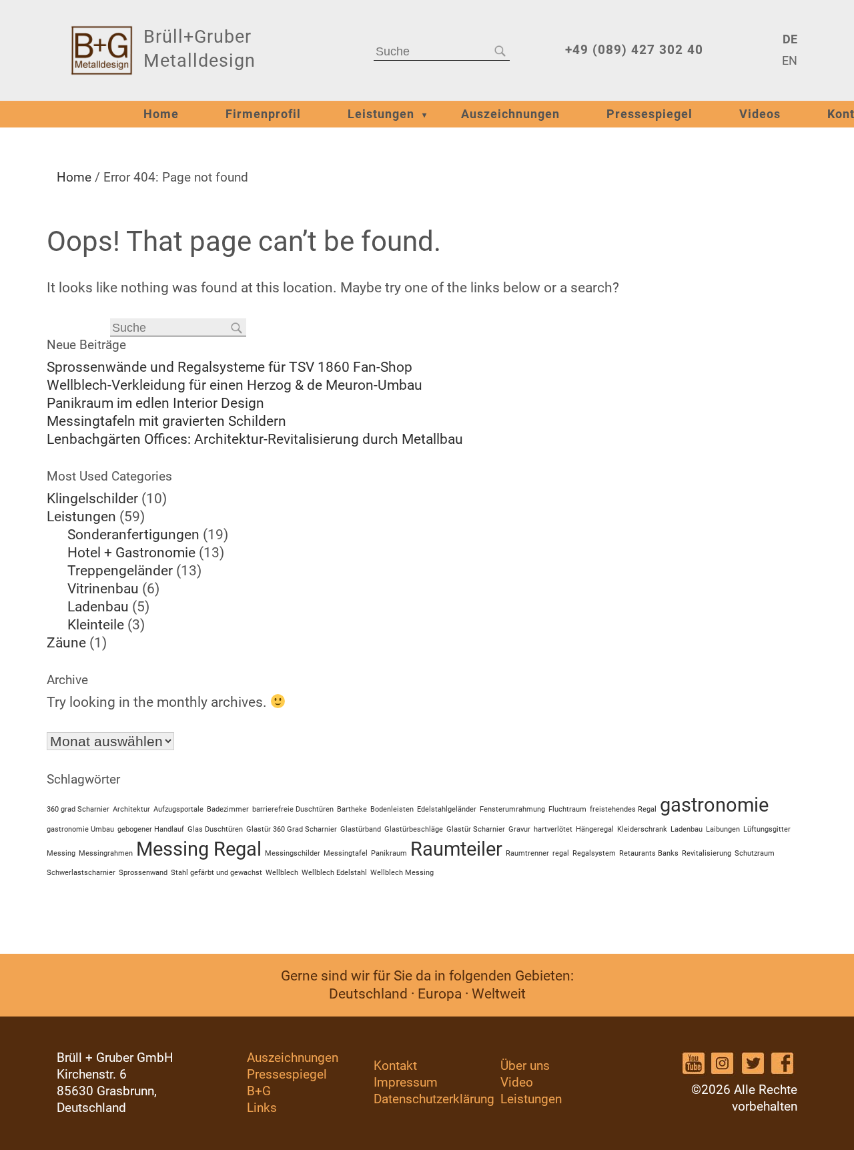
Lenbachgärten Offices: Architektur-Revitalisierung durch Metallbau (255, 439)
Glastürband (360, 829)
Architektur (131, 809)
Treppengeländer (120, 571)
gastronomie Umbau (80, 829)
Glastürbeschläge (413, 829)
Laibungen (723, 829)
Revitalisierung (706, 853)
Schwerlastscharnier (81, 872)
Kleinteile (95, 625)
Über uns (525, 1065)
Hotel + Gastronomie (131, 553)
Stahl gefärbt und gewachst (216, 872)
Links (262, 1107)
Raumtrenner (527, 853)
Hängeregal (595, 829)
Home (161, 114)
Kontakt (395, 1065)
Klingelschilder (92, 499)
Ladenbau (98, 607)
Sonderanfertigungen (133, 535)
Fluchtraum (567, 809)
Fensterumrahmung (512, 809)
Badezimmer (228, 809)
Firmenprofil (263, 114)
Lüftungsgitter (767, 829)
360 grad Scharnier (78, 809)
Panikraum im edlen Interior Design (155, 403)
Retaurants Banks (649, 853)
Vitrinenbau (103, 589)
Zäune (66, 643)
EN (789, 60)
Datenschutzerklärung (434, 1099)
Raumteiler (456, 849)
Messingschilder (292, 853)
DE (790, 39)
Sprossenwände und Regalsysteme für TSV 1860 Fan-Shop (229, 367)
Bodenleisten (392, 809)
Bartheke (352, 809)
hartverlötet (553, 829)
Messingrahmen (106, 853)
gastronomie (714, 805)
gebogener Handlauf (150, 829)
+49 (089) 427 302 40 (634, 49)
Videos (760, 114)
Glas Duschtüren (215, 829)
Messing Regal (199, 849)
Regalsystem (594, 853)
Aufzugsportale (178, 809)
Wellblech (282, 872)
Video (516, 1082)
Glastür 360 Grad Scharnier (291, 829)
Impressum (406, 1082)
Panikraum (389, 853)
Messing (61, 853)
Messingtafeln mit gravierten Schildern (166, 421)
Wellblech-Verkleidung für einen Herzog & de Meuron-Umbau (234, 385)
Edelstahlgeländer (446, 809)
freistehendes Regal (623, 809)
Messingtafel (346, 853)
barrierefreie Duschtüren (293, 809)
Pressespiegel (649, 114)
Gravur (519, 829)
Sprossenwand (143, 872)
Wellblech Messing (402, 872)
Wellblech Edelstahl (334, 872)
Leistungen (381, 114)
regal (560, 853)
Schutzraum (755, 853)
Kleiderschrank (642, 829)
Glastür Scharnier (475, 829)
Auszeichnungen (510, 114)
